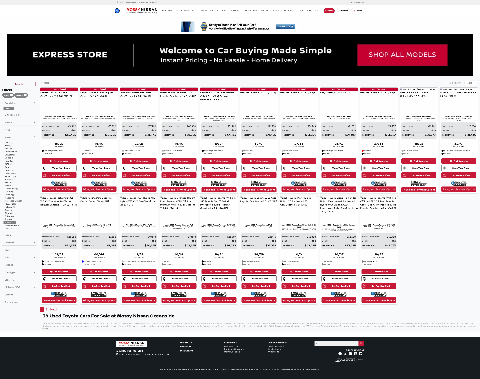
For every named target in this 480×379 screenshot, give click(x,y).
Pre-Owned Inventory (234, 349)
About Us (186, 342)
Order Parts (273, 351)
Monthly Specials (232, 351)
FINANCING (186, 346)
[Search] (361, 343)
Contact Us (165, 369)
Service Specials (275, 349)
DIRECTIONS (187, 350)
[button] (117, 10)
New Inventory (231, 346)
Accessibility (181, 369)
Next (53, 309)
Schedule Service (276, 346)
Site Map (194, 369)
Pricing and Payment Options (59, 189)
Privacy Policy (208, 369)
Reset (18, 84)
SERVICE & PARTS (278, 342)
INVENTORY (230, 342)
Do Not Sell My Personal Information (238, 369)
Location (344, 10)
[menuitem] (20, 108)
